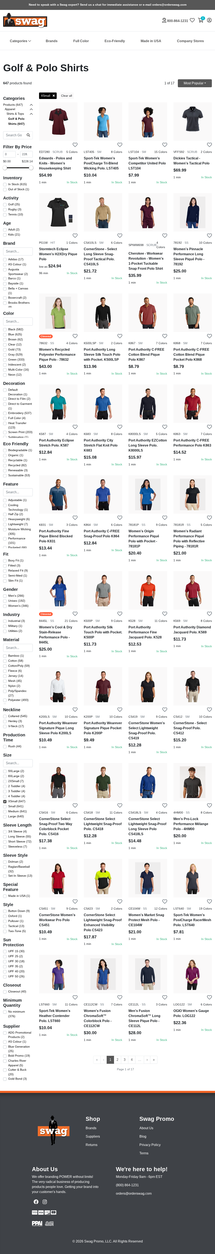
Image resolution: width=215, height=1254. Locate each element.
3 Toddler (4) (16, 791)
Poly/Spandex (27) (17, 693)
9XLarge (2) (16, 771)
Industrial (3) (16, 620)
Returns (91, 1145)
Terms (143, 1153)
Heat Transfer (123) (17, 425)
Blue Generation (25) (19, 1049)
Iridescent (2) (17, 364)
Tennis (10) (15, 214)
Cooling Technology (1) (18, 507)
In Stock (72, 182)
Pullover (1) (16, 921)
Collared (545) (17, 716)
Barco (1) (14, 278)
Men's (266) (16, 595)
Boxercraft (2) (17, 297)
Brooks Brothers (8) (19, 305)
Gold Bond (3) (17, 1078)
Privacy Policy (150, 1145)
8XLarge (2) (16, 776)
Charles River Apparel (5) (17, 1063)
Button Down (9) (19, 911)
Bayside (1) (15, 283)
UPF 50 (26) (16, 976)
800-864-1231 (177, 21)
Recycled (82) (17, 465)
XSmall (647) (16, 801)
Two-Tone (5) (17, 931)
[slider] (5, 168)
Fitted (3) (14, 565)
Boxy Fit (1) (16, 560)
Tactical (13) (16, 926)
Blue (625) (15, 334)
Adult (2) (14, 229)
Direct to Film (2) (19, 398)
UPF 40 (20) (16, 971)
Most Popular (193, 83)
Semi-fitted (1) (17, 575)
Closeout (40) (17, 991)
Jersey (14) (15, 675)
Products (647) (13, 104)
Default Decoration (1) (17, 392)
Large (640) (16, 816)
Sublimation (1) (18, 437)
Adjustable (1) (17, 500)
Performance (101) (16, 541)
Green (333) (16, 359)
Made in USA (151, 41)
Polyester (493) (18, 700)
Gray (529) (15, 354)
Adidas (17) (16, 259)
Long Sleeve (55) (19, 836)
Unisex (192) (16, 600)
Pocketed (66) (17, 547)
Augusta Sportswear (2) (18, 272)
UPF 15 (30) (16, 951)
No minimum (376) (16, 1014)
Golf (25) (14, 204)
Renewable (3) (18, 470)
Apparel (10, 109)
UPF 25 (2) (15, 956)
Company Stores (190, 41)
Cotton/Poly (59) (19, 665)
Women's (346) (18, 605)
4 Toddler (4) (16, 796)
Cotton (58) (15, 660)
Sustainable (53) (19, 475)
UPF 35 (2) (15, 966)
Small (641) (16, 806)
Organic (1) (15, 455)
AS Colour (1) (17, 264)
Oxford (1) (15, 916)
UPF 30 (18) (16, 961)
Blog (142, 1136)
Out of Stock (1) (18, 189)
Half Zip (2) (15, 514)
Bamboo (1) (16, 655)
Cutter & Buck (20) (17, 1072)
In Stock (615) (17, 184)
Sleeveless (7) (17, 846)
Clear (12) (15, 344)
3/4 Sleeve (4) (17, 831)
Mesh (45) (15, 680)
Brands (52, 41)
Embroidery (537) (19, 413)
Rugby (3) (14, 209)
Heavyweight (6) (19, 519)
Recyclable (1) (17, 460)
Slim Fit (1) (15, 580)
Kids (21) (14, 234)
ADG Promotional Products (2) (19, 1035)
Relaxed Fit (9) (18, 570)
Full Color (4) (17, 418)
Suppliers (93, 1136)
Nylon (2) (14, 686)
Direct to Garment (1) (20, 406)
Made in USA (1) (19, 895)
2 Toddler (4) (16, 786)
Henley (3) (15, 721)
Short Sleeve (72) (19, 841)
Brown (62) (15, 339)
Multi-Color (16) (18, 369)
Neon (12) (15, 374)
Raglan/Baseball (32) (19, 869)
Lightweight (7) (18, 524)
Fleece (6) (15, 670)
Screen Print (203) (20, 432)
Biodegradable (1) (20, 450)
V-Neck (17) (16, 726)
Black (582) (15, 329)
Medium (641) (17, 811)
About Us (146, 1128)
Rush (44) (14, 746)
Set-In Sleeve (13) (20, 875)
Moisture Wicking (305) (19, 531)
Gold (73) (14, 349)
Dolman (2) (15, 861)
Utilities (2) (15, 631)
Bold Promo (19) (19, 1055)
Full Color (81, 41)
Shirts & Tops (15, 113)
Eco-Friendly (115, 41)
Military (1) (15, 626)
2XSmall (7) (16, 781)
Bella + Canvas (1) (18, 291)
